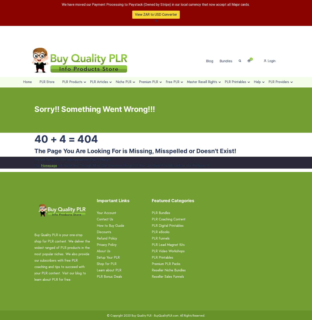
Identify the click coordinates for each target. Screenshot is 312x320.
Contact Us (105, 219)
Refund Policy (107, 238)
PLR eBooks (161, 232)
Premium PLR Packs (166, 263)
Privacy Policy (107, 244)
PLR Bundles (161, 212)
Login (271, 60)
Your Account (106, 212)
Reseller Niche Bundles (169, 270)
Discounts (104, 232)
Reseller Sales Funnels (168, 276)
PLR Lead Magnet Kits (168, 244)
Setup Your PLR (108, 257)
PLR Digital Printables (168, 225)
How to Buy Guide (110, 225)
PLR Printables (162, 257)
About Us (103, 251)
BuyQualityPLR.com (166, 315)
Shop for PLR (107, 263)
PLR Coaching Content (169, 219)
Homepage (49, 165)
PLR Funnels (161, 238)
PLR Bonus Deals (109, 276)
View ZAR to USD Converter (156, 15)
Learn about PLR (109, 270)
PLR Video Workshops (168, 251)
